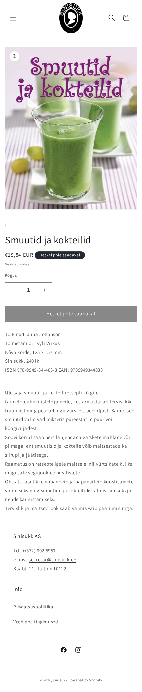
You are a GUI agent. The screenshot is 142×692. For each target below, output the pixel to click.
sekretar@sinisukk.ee (52, 559)
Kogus (11, 275)
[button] (13, 18)
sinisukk (60, 680)
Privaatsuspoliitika (33, 607)
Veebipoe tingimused (35, 622)
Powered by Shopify (85, 680)
